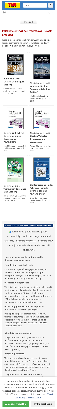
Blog (45, 231)
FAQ (31, 236)
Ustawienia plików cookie (27, 245)
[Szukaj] (50, 5)
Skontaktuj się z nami (17, 236)
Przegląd (28, 21)
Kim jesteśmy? (33, 231)
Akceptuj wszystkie (15, 403)
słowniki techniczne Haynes (27, 296)
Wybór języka (18, 231)
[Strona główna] (4, 12)
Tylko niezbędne (43, 403)
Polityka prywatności (26, 240)
